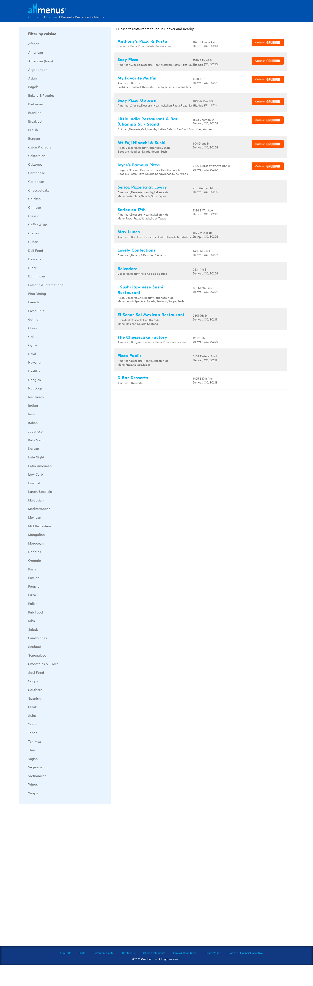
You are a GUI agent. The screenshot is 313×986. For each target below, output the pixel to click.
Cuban (33, 241)
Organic (34, 560)
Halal (32, 353)
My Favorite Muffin (137, 78)
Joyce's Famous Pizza (139, 165)
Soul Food (36, 672)
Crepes (33, 233)
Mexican (34, 517)
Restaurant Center (103, 953)
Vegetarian (36, 767)
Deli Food (35, 250)
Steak (32, 706)
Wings (33, 784)
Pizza (32, 594)
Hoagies (34, 379)
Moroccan (36, 543)
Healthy (34, 371)
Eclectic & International (46, 284)
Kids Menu (36, 440)
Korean (33, 448)
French (33, 302)
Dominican (36, 276)
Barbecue (35, 104)
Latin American (40, 465)
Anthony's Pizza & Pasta (142, 41)
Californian (36, 155)
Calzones (35, 164)
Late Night (36, 457)
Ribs (31, 620)
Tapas (32, 732)
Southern (35, 689)
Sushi (32, 724)
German (34, 319)
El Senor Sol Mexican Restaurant (151, 314)
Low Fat (34, 483)
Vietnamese (37, 775)
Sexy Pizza (128, 59)
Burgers (34, 138)
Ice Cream (36, 396)
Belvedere (127, 268)
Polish (33, 603)
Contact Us (128, 953)
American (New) (40, 61)
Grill (31, 336)
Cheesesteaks (38, 190)
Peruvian (34, 586)
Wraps (33, 793)
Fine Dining (37, 293)
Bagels (33, 86)
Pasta (32, 569)
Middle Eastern (39, 526)
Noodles (34, 551)
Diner (32, 267)
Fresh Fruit (36, 310)
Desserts (34, 259)
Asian (32, 78)
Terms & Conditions (184, 953)
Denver (51, 17)
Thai (31, 750)
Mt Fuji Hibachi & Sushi (141, 142)
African (33, 43)
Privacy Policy (212, 953)
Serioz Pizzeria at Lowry (142, 187)
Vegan (33, 758)
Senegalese (37, 655)
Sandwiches (37, 637)
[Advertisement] (53, 876)
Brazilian (34, 112)
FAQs (82, 953)
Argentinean (37, 69)
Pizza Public (130, 355)
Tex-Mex (34, 741)
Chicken (34, 198)
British (33, 129)
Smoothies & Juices (43, 663)
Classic (33, 216)
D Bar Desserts (133, 377)
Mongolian (36, 534)
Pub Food (35, 612)
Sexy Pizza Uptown (137, 100)
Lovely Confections (137, 250)
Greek (32, 328)
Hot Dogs (35, 388)
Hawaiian (35, 362)
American (35, 52)
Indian (33, 405)
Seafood (34, 646)
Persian (33, 577)
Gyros (32, 345)
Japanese (35, 431)
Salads (33, 629)
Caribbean (36, 181)
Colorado (35, 17)
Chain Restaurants (154, 953)
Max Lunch (129, 232)
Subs (32, 715)
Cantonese (36, 172)
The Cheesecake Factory (142, 337)
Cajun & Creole (39, 147)
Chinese (34, 207)
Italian (33, 422)
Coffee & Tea (38, 224)
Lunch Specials (40, 491)
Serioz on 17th (132, 209)
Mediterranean (39, 508)
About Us (65, 953)
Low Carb (35, 474)
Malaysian (36, 500)
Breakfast (35, 121)
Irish (31, 414)
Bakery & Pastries (41, 95)
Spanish (34, 698)
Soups (33, 681)
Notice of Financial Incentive (245, 953)
